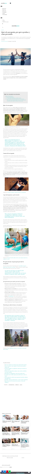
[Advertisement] (16, 45)
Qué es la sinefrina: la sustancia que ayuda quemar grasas (16, 364)
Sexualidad (4, 14)
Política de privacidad (10, 457)
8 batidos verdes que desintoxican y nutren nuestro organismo (16, 379)
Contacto (23, 457)
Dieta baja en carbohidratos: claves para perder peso (15, 373)
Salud (3, 13)
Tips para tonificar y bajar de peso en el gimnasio (16, 192)
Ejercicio (4, 9)
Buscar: (1, 467)
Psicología (4, 12)
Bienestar (4, 8)
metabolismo (11, 296)
